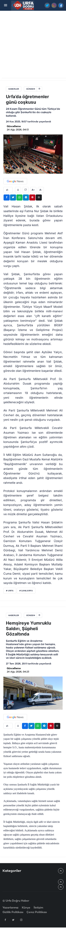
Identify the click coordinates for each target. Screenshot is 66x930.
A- (40, 190)
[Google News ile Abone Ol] (15, 181)
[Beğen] (8, 190)
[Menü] (5, 5)
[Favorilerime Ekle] (18, 190)
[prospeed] (22, 5)
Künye (26, 907)
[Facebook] (5, 919)
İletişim (38, 907)
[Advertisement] (33, 45)
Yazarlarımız (10, 907)
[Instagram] (21, 919)
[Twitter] (13, 919)
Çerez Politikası (37, 912)
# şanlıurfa (26, 591)
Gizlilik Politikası (13, 912)
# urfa (9, 591)
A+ (33, 190)
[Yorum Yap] (26, 190)
